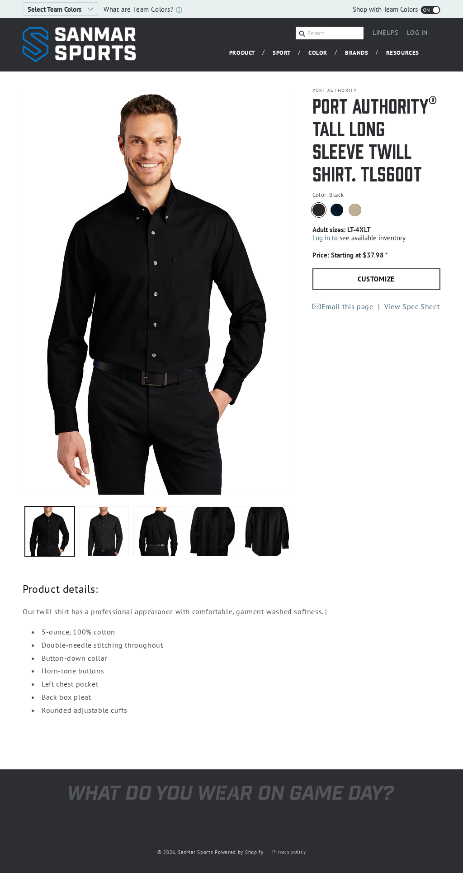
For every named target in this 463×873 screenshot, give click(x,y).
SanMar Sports (195, 852)
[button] (245, 53)
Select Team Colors (55, 9)
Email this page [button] (347, 306)
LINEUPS (385, 33)
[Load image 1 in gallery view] (50, 531)
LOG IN (417, 34)
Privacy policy (289, 852)
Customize (376, 279)
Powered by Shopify (239, 852)
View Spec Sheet (411, 306)
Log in (321, 238)
